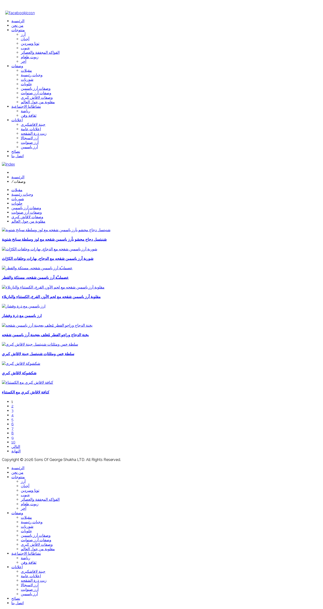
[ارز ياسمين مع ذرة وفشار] (23, 306)
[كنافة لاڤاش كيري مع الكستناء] (27, 382)
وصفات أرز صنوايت (26, 212)
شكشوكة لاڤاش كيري (19, 373)
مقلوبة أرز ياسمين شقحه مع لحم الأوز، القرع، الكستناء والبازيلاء (51, 296)
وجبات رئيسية (22, 194)
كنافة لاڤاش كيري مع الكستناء (25, 392)
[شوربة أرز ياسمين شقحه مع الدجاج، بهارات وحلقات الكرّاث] (49, 249)
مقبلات (16, 190)
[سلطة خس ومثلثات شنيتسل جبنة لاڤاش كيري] (40, 344)
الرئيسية (17, 177)
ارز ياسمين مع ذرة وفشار (22, 315)
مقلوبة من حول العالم (28, 221)
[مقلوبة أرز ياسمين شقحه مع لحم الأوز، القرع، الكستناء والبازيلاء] (53, 287)
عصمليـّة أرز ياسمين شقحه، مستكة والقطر (35, 277)
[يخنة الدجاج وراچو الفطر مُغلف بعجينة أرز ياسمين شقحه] (47, 325)
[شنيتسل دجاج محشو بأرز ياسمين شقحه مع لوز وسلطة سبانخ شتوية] (56, 230)
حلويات (16, 203)
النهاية (16, 451)
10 (13, 442)
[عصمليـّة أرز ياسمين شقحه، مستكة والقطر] (37, 268)
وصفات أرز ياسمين (26, 208)
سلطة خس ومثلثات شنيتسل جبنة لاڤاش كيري (38, 354)
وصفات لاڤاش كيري (27, 217)
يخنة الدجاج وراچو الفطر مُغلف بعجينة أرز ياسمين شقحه (45, 335)
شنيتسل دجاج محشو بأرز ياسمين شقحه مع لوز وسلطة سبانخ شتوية (54, 239)
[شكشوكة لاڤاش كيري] (21, 363)
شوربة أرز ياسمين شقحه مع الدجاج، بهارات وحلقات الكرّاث (47, 258)
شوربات (17, 199)
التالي (15, 446)
